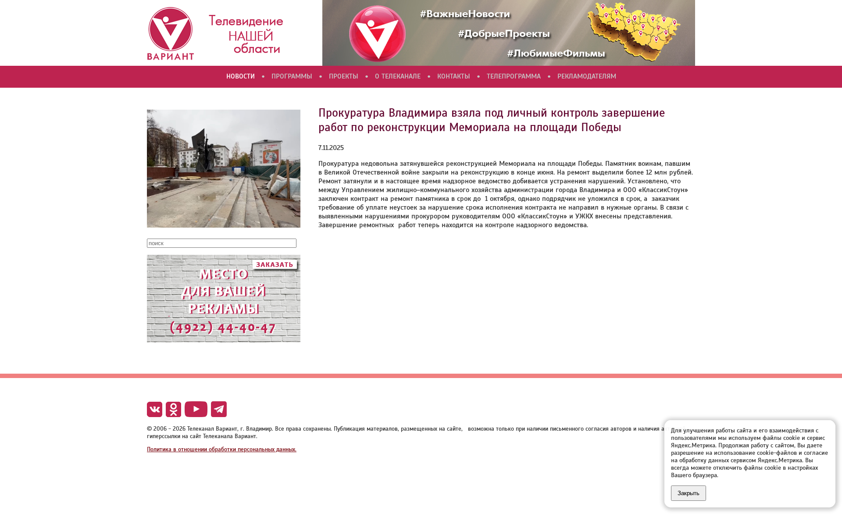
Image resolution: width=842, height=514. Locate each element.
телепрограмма (514, 76)
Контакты (453, 76)
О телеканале (398, 76)
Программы (291, 76)
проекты (343, 76)
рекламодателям (586, 76)
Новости (240, 76)
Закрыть (688, 493)
